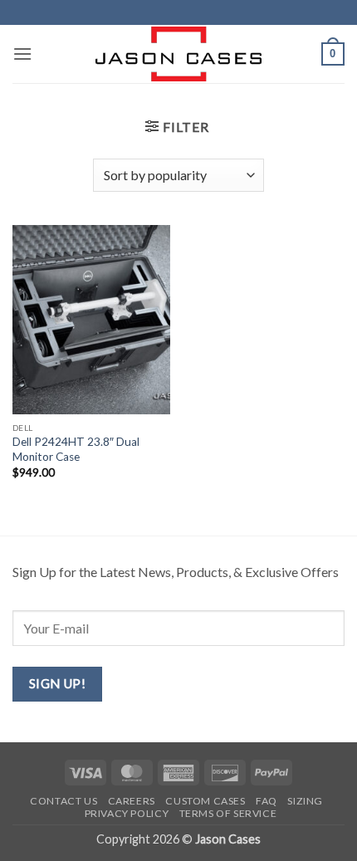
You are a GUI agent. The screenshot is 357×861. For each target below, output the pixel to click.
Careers (131, 801)
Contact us (63, 801)
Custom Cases (205, 801)
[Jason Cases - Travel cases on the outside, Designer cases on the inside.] (178, 54)
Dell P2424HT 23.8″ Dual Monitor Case (75, 449)
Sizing (305, 801)
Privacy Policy (127, 813)
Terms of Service (228, 813)
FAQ (266, 801)
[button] (22, 53)
